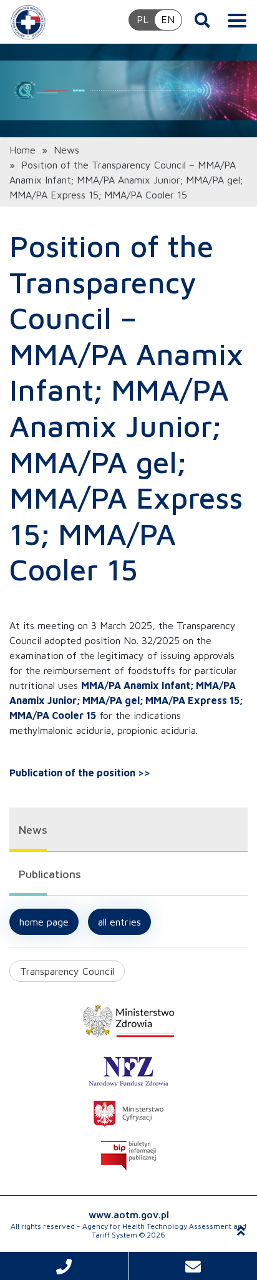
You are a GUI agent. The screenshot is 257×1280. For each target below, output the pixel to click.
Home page (44, 921)
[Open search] (202, 20)
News (66, 149)
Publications (50, 874)
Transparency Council (67, 971)
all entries (119, 921)
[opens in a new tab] (128, 1021)
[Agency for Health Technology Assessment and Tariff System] (28, 22)
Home (22, 149)
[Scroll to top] (241, 1230)
